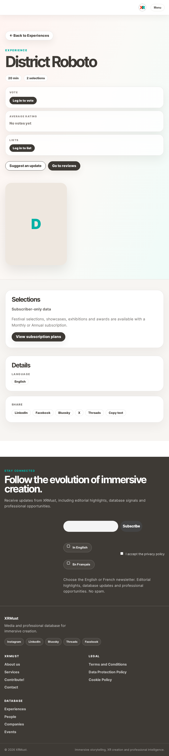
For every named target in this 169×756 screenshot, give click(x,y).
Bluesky (64, 413)
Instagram (14, 641)
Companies (14, 724)
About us (12, 664)
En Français (81, 564)
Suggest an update (25, 165)
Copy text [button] (116, 413)
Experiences (15, 709)
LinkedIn (21, 413)
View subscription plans (38, 336)
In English (80, 547)
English (20, 381)
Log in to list (22, 148)
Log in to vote (23, 100)
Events (10, 732)
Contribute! (14, 679)
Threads (94, 413)
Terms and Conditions (108, 664)
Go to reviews (64, 165)
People (10, 716)
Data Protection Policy (108, 672)
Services (11, 672)
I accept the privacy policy (145, 554)
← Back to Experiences (29, 35)
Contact (11, 687)
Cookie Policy (100, 679)
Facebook (43, 413)
